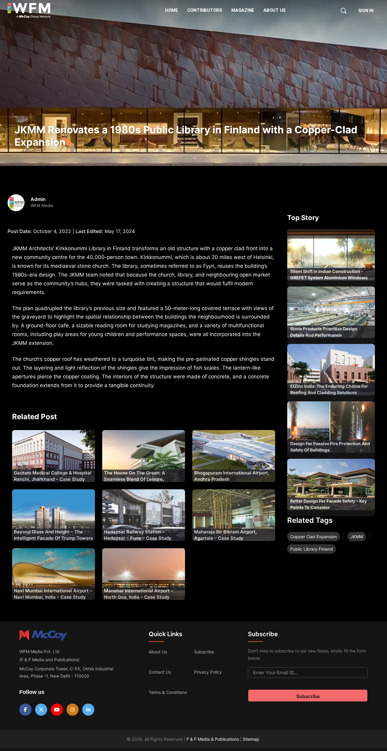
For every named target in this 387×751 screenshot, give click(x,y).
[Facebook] (25, 710)
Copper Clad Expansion (313, 536)
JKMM (356, 536)
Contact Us (160, 672)
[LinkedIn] (88, 710)
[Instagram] (73, 710)
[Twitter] (41, 710)
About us (158, 651)
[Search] (343, 10)
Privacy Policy (208, 672)
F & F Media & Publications (213, 739)
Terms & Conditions (168, 692)
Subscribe (204, 651)
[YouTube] (57, 710)
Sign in (365, 10)
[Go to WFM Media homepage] (29, 10)
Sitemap (251, 739)
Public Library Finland (311, 549)
